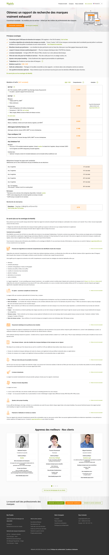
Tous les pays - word (12, 536)
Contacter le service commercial (92, 503)
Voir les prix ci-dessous (32, 25)
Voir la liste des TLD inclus (16, 208)
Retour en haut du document (96, 248)
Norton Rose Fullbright (54, 458)
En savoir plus (11, 116)
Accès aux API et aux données (38, 528)
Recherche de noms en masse (14, 526)
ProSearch (9, 524)
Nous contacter (79, 3)
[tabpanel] (22, 457)
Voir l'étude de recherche (54, 44)
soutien (40, 146)
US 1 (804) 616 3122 (84, 521)
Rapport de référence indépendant (93, 281)
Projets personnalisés (36, 533)
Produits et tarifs (62, 3)
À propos (71, 3)
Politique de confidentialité (61, 525)
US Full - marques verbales (14, 534)
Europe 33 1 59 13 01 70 (85, 523)
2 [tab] (53, 486)
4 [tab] (57, 486)
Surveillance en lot (35, 524)
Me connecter (88, 3)
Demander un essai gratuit (56, 503)
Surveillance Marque (36, 522)
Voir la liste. (64, 39)
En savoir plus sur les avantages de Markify (19, 73)
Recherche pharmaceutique (14, 538)
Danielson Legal (87, 458)
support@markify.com (94, 107)
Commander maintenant (15, 25)
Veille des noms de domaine (38, 526)
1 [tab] (51, 486)
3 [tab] (55, 486)
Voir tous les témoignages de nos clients (54, 490)
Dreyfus (22, 458)
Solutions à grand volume (37, 531)
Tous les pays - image (12, 543)
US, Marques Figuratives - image (15, 541)
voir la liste (25, 110)
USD (66, 82)
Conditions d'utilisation (60, 523)
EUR (69, 82)
